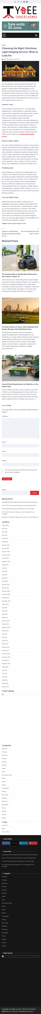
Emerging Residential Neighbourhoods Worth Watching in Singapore (20, 502)
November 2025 (6, 555)
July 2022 (4, 670)
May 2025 (4, 574)
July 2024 (4, 607)
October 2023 (5, 624)
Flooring (4, 761)
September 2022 (6, 663)
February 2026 (5, 545)
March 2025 (5, 581)
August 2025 (5, 565)
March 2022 (5, 683)
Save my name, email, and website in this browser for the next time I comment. (21, 471)
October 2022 (5, 660)
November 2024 (6, 594)
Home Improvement (7, 775)
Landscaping (5, 788)
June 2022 (4, 673)
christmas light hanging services (16, 223)
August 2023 (5, 630)
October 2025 (5, 558)
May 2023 (4, 637)
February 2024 (5, 620)
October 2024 (5, 597)
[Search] (36, 35)
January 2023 (5, 650)
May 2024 (4, 614)
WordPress (30, 1011)
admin (5, 59)
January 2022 (5, 686)
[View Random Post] (15, 2)
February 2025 (5, 584)
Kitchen (4, 785)
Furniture (4, 765)
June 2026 (4, 532)
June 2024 (4, 611)
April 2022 (5, 680)
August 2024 (5, 604)
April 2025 (5, 578)
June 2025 (4, 571)
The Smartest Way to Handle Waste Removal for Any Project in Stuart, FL (19, 275)
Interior (4, 781)
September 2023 (6, 627)
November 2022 (6, 657)
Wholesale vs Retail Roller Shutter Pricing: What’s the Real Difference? (20, 517)
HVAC (3, 778)
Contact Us (5, 825)
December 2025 (6, 551)
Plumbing (4, 798)
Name (4, 442)
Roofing (4, 811)
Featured (4, 758)
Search (4, 489)
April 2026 (5, 538)
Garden (4, 768)
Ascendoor (14, 1011)
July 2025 (4, 568)
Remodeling (5, 804)
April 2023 (5, 640)
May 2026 (4, 535)
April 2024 (5, 617)
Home (4, 45)
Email (4, 451)
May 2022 (4, 677)
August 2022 (5, 667)
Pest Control (5, 794)
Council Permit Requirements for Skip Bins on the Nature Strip (20, 385)
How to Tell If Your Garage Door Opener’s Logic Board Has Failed (19, 505)
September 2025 (6, 561)
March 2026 (5, 541)
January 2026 (5, 548)
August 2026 (5, 525)
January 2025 (5, 588)
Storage (4, 818)
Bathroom (4, 748)
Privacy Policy (5, 832)
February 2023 (5, 647)
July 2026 (4, 528)
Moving (4, 791)
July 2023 (4, 634)
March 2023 (5, 644)
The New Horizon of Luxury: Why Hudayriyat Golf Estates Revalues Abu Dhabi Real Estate (20, 328)
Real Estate (5, 801)
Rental (3, 808)
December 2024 (6, 591)
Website (4, 461)
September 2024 (6, 601)
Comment (5, 416)
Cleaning (4, 752)
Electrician (5, 755)
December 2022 (6, 653)
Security (4, 814)
